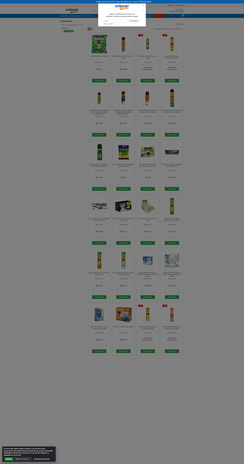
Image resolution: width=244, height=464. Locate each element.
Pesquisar (134, 21)
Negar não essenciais (22, 459)
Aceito (9, 459)
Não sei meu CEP (108, 24)
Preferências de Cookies (42, 459)
